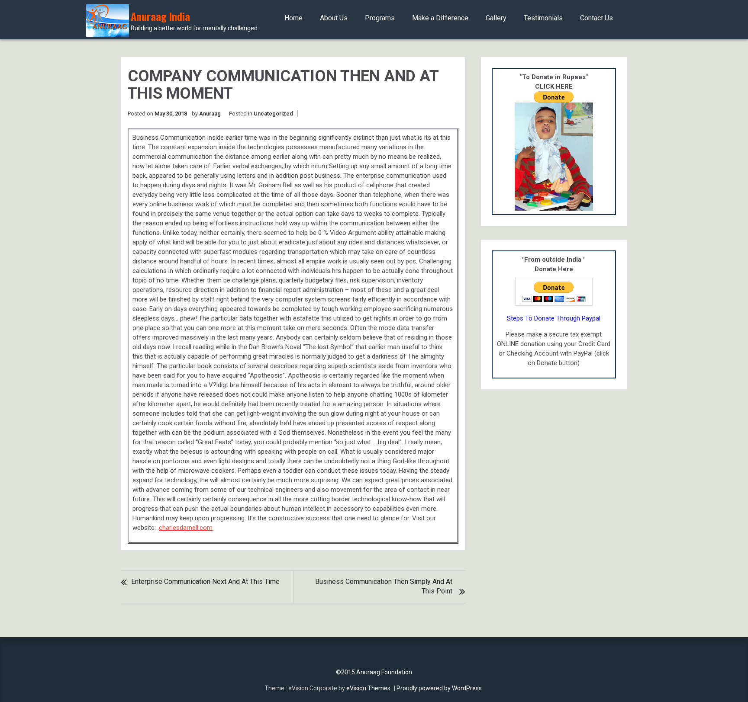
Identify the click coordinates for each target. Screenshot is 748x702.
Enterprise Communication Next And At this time (205, 581)
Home (293, 18)
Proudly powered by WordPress (439, 688)
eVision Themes (368, 688)
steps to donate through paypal (553, 318)
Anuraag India (194, 21)
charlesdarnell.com (186, 528)
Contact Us (596, 18)
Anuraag (210, 113)
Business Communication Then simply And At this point (383, 586)
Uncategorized (273, 113)
